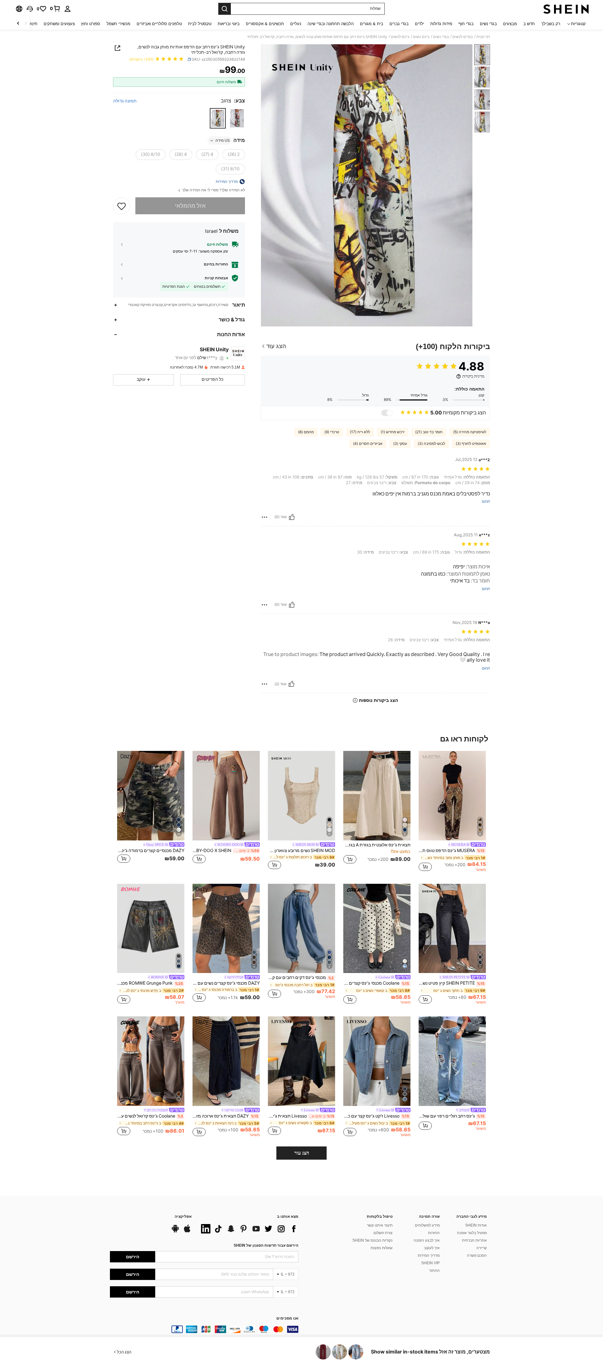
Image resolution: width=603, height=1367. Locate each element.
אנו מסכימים (287, 1318)
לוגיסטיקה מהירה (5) (469, 432)
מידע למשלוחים (427, 1225)
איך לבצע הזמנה (427, 1240)
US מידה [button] (222, 140)
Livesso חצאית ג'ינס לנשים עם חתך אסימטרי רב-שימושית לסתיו (301, 1115)
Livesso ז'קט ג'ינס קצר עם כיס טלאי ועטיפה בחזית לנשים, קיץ (376, 1115)
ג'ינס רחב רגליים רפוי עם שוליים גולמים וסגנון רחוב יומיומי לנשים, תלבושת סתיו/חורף (452, 1115)
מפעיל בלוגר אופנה (472, 1233)
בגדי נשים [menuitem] (488, 23)
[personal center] (67, 9)
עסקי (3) (400, 443)
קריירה (481, 1248)
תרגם (486, 502)
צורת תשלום (383, 1233)
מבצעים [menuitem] (510, 23)
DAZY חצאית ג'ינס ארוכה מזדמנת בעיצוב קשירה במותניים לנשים (225, 1115)
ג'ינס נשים (421, 37)
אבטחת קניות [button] (216, 278)
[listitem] (452, 812)
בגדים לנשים (463, 37)
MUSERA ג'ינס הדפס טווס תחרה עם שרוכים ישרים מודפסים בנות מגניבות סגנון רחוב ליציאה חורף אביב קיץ (452, 850)
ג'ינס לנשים (400, 37)
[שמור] (121, 205)
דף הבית (483, 37)
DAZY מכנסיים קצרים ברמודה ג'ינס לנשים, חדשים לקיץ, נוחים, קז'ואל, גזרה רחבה (150, 850)
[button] (30, 9)
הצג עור (301, 1153)
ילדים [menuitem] (419, 23)
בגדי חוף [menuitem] (466, 23)
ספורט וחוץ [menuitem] (90, 23)
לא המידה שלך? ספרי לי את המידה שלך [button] (213, 190)
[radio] (237, 118)
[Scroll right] (18, 24)
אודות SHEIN (476, 1225)
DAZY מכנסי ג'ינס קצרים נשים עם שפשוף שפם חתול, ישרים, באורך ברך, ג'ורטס (226, 983)
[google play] (175, 1231)
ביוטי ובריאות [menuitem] (229, 23)
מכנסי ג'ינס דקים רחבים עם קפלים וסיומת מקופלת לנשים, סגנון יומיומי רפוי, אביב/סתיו (301, 977)
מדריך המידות (429, 1255)
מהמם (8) (306, 432)
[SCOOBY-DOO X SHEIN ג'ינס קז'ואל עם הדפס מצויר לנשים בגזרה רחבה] (226, 795)
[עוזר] (292, 517)
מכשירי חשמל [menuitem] (118, 23)
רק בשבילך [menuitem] (550, 23)
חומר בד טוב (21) (429, 432)
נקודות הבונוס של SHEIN (372, 1240)
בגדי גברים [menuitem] (399, 23)
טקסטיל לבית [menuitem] (199, 23)
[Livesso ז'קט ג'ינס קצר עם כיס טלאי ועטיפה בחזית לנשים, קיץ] (376, 1061)
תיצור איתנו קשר (380, 1225)
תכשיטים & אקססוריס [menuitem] (265, 23)
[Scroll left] (26, 24)
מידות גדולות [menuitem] (441, 23)
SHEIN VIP (430, 1263)
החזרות (434, 1233)
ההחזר (434, 1270)
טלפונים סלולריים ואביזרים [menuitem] (159, 23)
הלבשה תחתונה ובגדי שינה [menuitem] (330, 23)
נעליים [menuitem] (295, 23)
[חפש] (224, 9)
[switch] (387, 413)
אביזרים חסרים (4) (368, 443)
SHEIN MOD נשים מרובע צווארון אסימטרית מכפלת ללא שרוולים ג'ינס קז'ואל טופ (301, 850)
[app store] (187, 1231)
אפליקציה (183, 1217)
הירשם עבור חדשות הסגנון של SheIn (266, 1245)
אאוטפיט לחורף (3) (471, 443)
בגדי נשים (441, 37)
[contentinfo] (204, 1329)
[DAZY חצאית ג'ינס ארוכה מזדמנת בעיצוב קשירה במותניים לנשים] (226, 1061)
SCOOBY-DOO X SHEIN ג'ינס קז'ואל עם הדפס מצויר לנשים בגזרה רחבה (226, 850)
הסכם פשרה (477, 1255)
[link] (55, 8)
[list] (248, 1228)
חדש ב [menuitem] (529, 23)
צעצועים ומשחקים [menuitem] (59, 23)
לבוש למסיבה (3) (431, 443)
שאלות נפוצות (382, 1248)
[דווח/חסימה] (264, 517)
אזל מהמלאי (190, 205)
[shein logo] (566, 9)
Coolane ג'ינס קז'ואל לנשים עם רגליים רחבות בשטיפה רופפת (150, 1115)
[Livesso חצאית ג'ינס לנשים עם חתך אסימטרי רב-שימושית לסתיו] (301, 1061)
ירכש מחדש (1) (393, 432)
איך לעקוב (432, 1248)
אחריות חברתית (474, 1240)
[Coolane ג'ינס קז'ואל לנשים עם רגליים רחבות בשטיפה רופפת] (150, 1061)
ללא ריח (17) (360, 432)
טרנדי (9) (331, 432)
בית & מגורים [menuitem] (371, 23)
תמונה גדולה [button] (125, 100)
